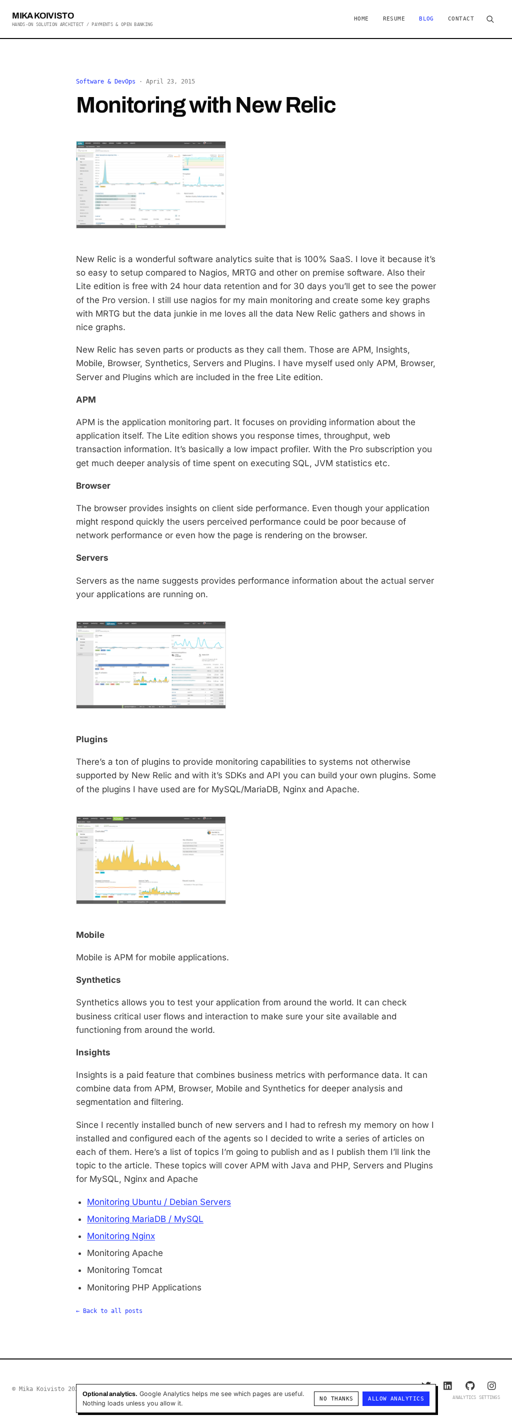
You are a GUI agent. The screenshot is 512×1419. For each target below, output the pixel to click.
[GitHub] (470, 1385)
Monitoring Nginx (121, 1236)
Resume (394, 19)
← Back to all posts (109, 1310)
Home (361, 19)
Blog (426, 19)
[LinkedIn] (448, 1385)
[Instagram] (492, 1385)
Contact (461, 19)
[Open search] (490, 19)
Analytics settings (476, 1397)
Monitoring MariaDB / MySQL (145, 1219)
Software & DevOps (106, 81)
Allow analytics (396, 1398)
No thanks (336, 1398)
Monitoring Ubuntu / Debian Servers (159, 1202)
